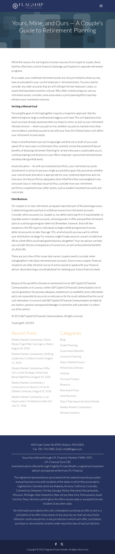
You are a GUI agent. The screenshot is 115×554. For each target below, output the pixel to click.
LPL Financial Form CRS (57, 462)
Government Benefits (72, 351)
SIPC (90, 457)
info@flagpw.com (72, 449)
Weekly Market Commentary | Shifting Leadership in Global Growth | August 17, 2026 (32, 358)
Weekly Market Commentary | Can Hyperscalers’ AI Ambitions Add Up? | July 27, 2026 (32, 401)
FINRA (81, 457)
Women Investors (70, 412)
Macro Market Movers (72, 362)
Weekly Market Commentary (75, 407)
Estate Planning (68, 345)
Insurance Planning (70, 356)
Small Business (68, 395)
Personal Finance (69, 379)
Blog (62, 339)
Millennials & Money (71, 367)
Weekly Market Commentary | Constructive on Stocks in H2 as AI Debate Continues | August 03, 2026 (32, 387)
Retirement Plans (69, 390)
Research (65, 384)
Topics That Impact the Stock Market (79, 401)
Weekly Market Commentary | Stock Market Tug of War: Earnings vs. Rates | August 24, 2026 (33, 344)
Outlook (64, 373)
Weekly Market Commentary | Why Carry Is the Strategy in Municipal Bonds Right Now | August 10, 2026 (31, 372)
